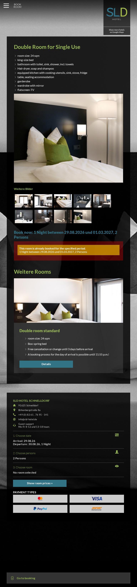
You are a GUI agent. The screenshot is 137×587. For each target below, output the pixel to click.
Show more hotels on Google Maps (117, 31)
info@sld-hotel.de (27, 419)
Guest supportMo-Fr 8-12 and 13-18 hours (34, 425)
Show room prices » (40, 483)
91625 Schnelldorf (28, 405)
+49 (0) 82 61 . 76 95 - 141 (33, 414)
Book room (17, 5)
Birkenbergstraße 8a (29, 410)
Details (46, 364)
